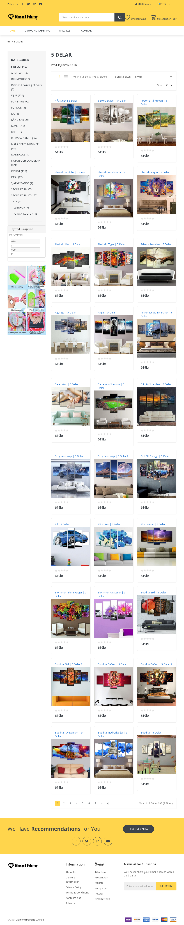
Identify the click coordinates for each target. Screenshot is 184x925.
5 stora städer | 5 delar (112, 100)
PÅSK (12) (17, 177)
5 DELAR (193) (19, 66)
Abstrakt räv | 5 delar (68, 244)
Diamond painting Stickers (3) (26, 87)
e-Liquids (90, 1)
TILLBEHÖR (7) (20, 207)
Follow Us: (13, 4)
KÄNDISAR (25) (20, 119)
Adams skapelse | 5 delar (156, 244)
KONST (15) (18, 126)
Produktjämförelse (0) (64, 65)
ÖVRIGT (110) (19, 171)
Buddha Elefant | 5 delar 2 (156, 664)
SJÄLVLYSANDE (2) (22, 183)
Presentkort (101, 877)
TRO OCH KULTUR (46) (24, 213)
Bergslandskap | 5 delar (69, 456)
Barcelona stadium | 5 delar (111, 386)
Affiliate (99, 883)
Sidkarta (70, 903)
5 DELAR (18, 41)
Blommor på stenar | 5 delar (111, 594)
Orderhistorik (102, 899)
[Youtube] (40, 4)
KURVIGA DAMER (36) (24, 138)
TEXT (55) (16, 201)
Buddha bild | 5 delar (153, 592)
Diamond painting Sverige (30, 919)
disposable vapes (58, 1)
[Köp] (85, 151)
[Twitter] (28, 4)
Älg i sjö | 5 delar (65, 312)
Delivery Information (72, 879)
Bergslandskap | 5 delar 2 (113, 456)
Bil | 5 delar (62, 524)
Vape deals (101, 1)
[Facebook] (22, 4)
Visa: (160, 85)
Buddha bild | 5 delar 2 (68, 664)
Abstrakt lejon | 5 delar (155, 172)
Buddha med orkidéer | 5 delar (113, 734)
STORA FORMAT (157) (24, 195)
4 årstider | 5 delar (66, 100)
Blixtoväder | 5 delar (153, 524)
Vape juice (133, 1)
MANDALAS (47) (20, 154)
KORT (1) (16, 132)
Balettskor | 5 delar (66, 384)
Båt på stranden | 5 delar (156, 384)
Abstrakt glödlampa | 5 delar (111, 174)
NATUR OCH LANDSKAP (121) (25, 163)
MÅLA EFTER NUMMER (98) (25, 146)
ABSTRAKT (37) (20, 73)
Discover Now (138, 829)
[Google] (34, 4)
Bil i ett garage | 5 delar (155, 456)
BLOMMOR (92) (20, 79)
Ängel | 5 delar (107, 312)
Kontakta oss (73, 898)
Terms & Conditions (77, 892)
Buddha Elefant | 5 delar (112, 664)
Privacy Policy (73, 887)
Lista (66, 77)
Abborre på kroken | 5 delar (154, 102)
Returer (99, 893)
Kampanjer (101, 888)
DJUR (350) (17, 95)
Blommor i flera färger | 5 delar (70, 594)
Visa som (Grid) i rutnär (58, 77)
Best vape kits (76, 1)
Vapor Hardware (117, 1)
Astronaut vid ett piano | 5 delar (156, 314)
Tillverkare (101, 872)
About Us (71, 872)
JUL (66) (15, 113)
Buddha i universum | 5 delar (69, 734)
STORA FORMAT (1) (22, 189)
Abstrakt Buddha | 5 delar (70, 172)
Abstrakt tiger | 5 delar (111, 244)
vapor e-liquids (40, 1)
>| (108, 803)
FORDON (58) (19, 107)
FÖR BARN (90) (20, 101)
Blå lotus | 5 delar (109, 524)
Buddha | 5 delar (151, 732)
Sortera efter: (123, 76)
